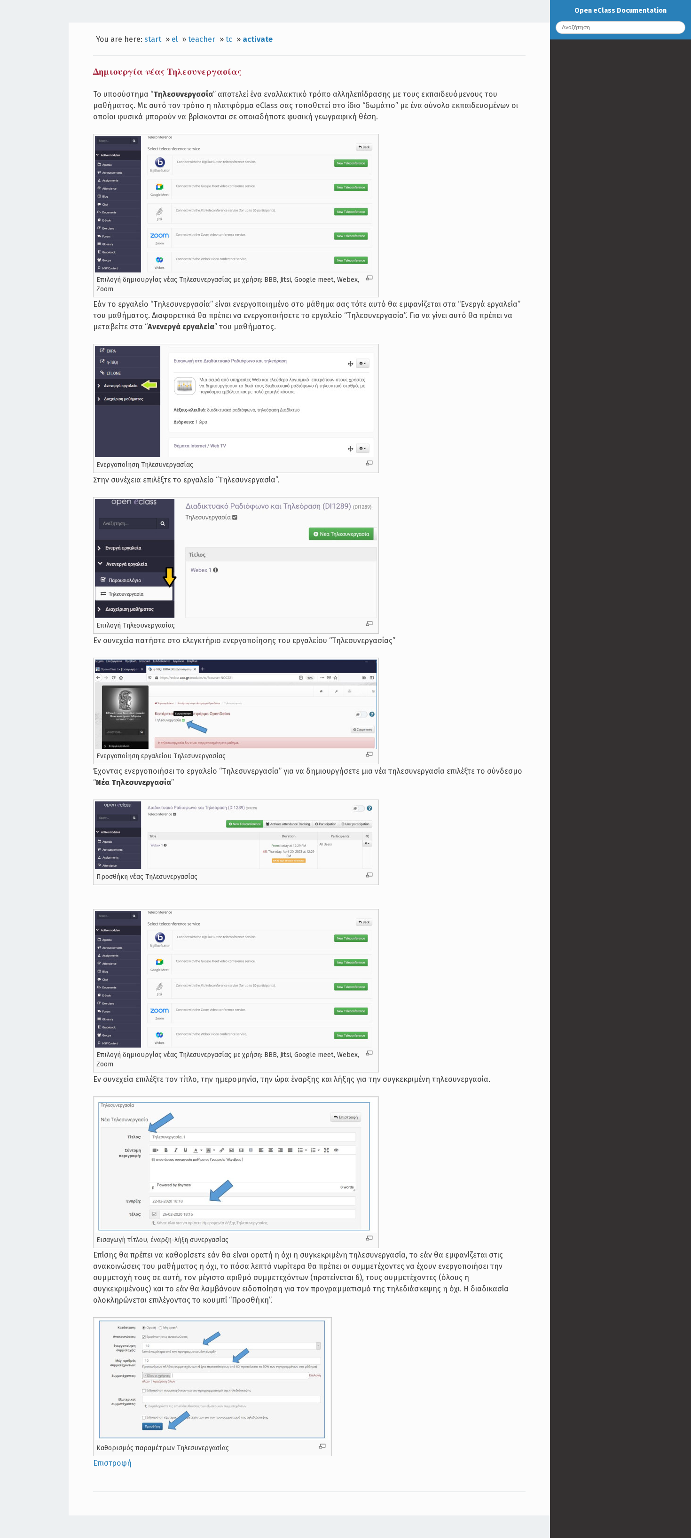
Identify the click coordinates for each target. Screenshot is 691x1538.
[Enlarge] (369, 277)
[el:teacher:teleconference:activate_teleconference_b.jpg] (236, 616)
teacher (201, 39)
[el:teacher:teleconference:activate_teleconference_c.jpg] (236, 746)
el (175, 39)
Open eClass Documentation (620, 11)
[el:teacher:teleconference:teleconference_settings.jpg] (236, 1230)
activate (258, 39)
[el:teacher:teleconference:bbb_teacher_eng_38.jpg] (236, 270)
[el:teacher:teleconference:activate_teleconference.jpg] (236, 455)
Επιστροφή (112, 1463)
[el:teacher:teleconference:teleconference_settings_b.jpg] (212, 1438)
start (152, 39)
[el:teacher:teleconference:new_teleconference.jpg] (236, 866)
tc (229, 39)
